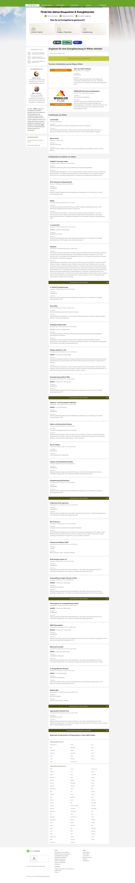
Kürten (92, 816)
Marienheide (93, 802)
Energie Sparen (86, 852)
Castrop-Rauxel (53, 788)
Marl (71, 791)
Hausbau (88, 5)
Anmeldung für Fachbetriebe (62, 852)
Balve (92, 788)
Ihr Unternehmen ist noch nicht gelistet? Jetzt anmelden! (79, 730)
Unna (71, 771)
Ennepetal (52, 794)
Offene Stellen (58, 870)
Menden (72, 814)
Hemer (72, 800)
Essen (51, 814)
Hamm (92, 814)
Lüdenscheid (73, 808)
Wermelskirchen (74, 816)
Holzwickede (52, 816)
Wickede (92, 780)
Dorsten (92, 771)
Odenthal (93, 839)
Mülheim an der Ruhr (74, 805)
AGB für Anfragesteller (60, 860)
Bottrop (72, 794)
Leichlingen (93, 805)
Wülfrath (51, 833)
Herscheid (93, 800)
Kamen (72, 788)
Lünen (51, 831)
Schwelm (51, 802)
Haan (71, 828)
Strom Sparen (86, 854)
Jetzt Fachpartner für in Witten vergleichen (79, 282)
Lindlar (92, 836)
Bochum (51, 774)
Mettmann (72, 819)
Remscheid (73, 785)
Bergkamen (73, 797)
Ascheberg (93, 819)
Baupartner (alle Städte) (60, 857)
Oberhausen (73, 825)
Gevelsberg (52, 785)
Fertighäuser (102, 5)
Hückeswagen (73, 811)
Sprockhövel (52, 777)
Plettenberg (93, 828)
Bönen (72, 831)
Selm (71, 802)
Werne (72, 833)
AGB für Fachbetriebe (60, 862)
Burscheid (93, 791)
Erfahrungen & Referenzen (33, 145)
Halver (72, 777)
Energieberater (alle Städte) (61, 855)
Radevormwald (53, 836)
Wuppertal (52, 808)
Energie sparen (32, 5)
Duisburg (93, 794)
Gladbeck (72, 780)
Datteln (51, 839)
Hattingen (52, 780)
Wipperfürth (73, 842)
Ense (92, 825)
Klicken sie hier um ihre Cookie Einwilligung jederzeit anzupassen (38, 876)
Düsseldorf (93, 833)
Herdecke (51, 771)
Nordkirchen (93, 774)
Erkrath (92, 785)
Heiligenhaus (73, 783)
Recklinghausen (53, 819)
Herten (51, 828)
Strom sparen (60, 5)
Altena (72, 774)
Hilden (92, 797)
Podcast (57, 872)
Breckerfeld (52, 805)
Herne (51, 797)
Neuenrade (73, 839)
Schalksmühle (52, 842)
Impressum (57, 864)
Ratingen (93, 777)
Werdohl (72, 836)
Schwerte (51, 800)
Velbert (51, 822)
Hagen (51, 791)
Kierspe (92, 783)
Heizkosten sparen (46, 5)
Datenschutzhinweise (60, 859)
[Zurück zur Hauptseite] (39, 851)
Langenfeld (93, 831)
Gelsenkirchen (52, 811)
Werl (92, 811)
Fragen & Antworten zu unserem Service (35, 141)
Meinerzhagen (93, 808)
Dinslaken (93, 822)
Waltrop (51, 825)
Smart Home (74, 5)
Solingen (72, 822)
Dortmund (52, 783)
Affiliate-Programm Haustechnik (62, 854)
